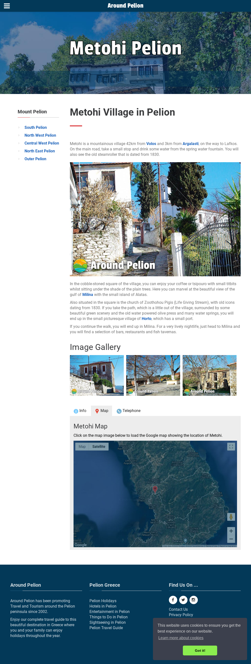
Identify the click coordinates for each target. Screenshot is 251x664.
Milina (87, 294)
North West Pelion (40, 135)
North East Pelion (40, 151)
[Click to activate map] (155, 494)
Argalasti (191, 143)
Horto (146, 318)
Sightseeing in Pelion (107, 622)
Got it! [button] (200, 650)
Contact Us (178, 609)
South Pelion (36, 127)
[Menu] (7, 6)
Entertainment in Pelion (109, 611)
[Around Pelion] (125, 6)
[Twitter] (183, 600)
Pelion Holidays (102, 600)
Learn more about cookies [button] (180, 638)
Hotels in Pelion (102, 606)
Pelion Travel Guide (106, 627)
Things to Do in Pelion (108, 617)
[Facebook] (173, 600)
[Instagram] (193, 600)
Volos (151, 143)
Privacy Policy (181, 614)
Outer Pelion (35, 159)
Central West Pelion (42, 143)
